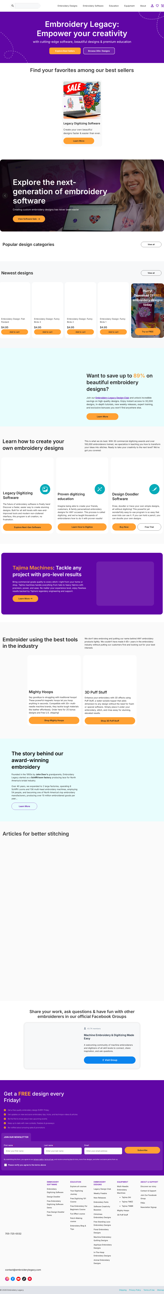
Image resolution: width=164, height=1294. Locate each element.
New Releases (100, 1198)
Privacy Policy (135, 1290)
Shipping (123, 1290)
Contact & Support (148, 1191)
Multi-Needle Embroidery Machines (122, 1189)
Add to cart (14, 332)
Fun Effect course (77, 1214)
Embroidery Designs (67, 5)
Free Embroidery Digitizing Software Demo (55, 1204)
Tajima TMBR (127, 1206)
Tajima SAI (126, 1197)
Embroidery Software (93, 5)
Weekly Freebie (100, 1193)
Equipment (129, 5)
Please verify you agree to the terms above (27, 1165)
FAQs (143, 1203)
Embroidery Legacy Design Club (112, 398)
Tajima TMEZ (127, 1202)
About (143, 5)
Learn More (78, 141)
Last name (49, 1145)
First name (9, 1145)
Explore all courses (78, 1186)
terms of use (48, 1159)
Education (114, 5)
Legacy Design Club (102, 1189)
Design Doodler (53, 1197)
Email (87, 1145)
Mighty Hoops (123, 1210)
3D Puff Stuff (122, 1215)
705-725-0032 (13, 1233)
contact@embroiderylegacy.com (23, 1269)
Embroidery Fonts (101, 1202)
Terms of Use (149, 1290)
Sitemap (160, 1290)
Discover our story (148, 1186)
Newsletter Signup (149, 1207)
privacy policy (39, 1159)
